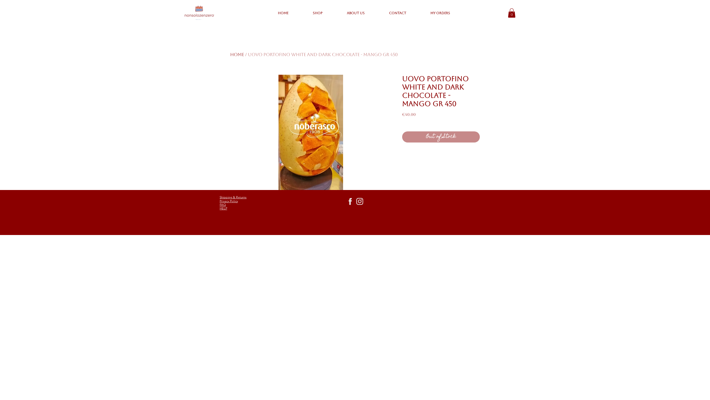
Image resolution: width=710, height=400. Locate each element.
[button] (512, 13)
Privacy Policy (229, 201)
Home (237, 54)
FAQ (223, 205)
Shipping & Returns (233, 197)
